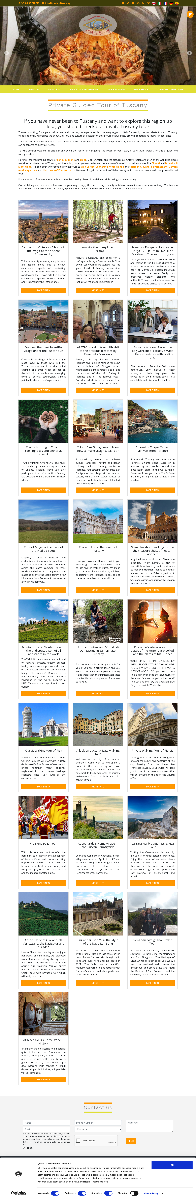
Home (16, 89)
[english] (154, 3)
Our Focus (54, 89)
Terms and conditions (170, 89)
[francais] (165, 3)
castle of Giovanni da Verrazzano (148, 166)
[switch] (82, 1193)
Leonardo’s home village (110, 166)
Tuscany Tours (116, 89)
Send (131, 1141)
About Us (34, 89)
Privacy (29, 1147)
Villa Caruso (88, 166)
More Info (43, 290)
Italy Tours (141, 89)
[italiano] (160, 3)
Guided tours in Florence (83, 89)
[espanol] (177, 3)
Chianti (156, 163)
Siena (83, 159)
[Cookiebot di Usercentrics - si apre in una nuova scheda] (18, 1193)
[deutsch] (171, 3)
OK (172, 1165)
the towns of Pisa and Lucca (59, 170)
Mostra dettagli (151, 1193)
